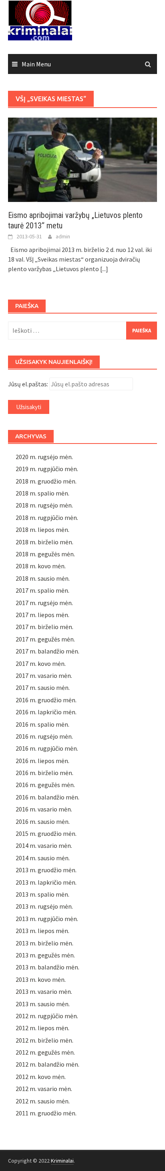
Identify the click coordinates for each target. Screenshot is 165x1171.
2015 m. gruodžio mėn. (46, 833)
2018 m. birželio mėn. (44, 542)
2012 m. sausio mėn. (43, 1101)
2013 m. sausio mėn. (43, 1004)
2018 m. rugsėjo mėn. (44, 505)
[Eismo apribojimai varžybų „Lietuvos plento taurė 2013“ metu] (82, 159)
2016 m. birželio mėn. (44, 773)
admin (63, 236)
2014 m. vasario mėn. (44, 845)
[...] (104, 269)
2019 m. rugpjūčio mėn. (47, 469)
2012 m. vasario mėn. (44, 1089)
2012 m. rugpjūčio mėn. (47, 1016)
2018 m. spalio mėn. (42, 493)
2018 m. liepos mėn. (42, 530)
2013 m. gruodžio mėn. (46, 870)
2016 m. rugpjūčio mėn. (47, 748)
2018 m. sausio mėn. (43, 578)
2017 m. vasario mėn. (44, 675)
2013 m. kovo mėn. (41, 979)
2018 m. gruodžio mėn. (46, 481)
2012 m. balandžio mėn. (47, 1064)
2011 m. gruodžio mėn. (46, 1113)
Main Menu (36, 64)
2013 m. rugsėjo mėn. (44, 906)
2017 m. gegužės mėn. (45, 639)
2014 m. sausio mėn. (43, 858)
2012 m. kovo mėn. (41, 1077)
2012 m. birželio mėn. (44, 1040)
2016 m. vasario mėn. (44, 809)
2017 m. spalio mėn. (42, 590)
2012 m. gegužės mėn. (45, 1052)
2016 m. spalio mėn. (42, 724)
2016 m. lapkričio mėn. (46, 712)
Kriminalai (62, 1160)
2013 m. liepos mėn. (42, 931)
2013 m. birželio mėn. (44, 943)
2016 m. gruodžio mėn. (46, 700)
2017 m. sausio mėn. (43, 687)
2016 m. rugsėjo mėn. (44, 736)
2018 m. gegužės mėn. (45, 554)
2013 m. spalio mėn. (42, 894)
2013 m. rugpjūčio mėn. (47, 919)
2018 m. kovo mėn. (41, 566)
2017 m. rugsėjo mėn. (44, 603)
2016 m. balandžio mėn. (47, 797)
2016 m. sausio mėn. (43, 821)
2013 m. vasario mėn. (44, 991)
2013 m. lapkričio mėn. (46, 882)
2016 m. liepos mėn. (42, 761)
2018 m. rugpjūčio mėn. (47, 518)
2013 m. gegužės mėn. (45, 955)
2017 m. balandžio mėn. (47, 651)
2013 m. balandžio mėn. (47, 967)
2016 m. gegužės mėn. (45, 785)
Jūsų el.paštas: (28, 384)
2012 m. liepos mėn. (42, 1028)
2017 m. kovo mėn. (41, 663)
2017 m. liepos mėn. (42, 615)
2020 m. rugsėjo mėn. (44, 457)
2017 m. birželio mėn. (44, 627)
